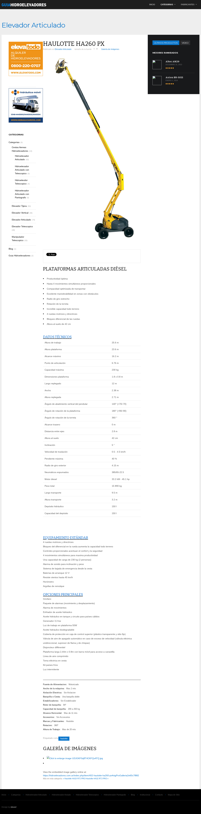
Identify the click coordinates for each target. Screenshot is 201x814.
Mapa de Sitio (174, 795)
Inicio (152, 4)
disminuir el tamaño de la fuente (94, 48)
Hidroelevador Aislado (61, 795)
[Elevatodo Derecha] (26, 75)
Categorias (167, 4)
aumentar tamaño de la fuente (97, 48)
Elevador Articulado (63, 49)
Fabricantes (187, 4)
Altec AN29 (172, 61)
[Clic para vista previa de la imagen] (92, 151)
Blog (133, 795)
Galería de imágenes (110, 49)
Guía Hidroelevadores (24, 4)
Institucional (145, 795)
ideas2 (13, 807)
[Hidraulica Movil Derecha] (26, 122)
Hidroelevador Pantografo (115, 795)
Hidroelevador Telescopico (87, 795)
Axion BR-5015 (174, 77)
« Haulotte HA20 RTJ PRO (74, 778)
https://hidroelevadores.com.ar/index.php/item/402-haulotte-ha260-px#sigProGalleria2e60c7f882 (91, 775)
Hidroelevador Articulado (36, 795)
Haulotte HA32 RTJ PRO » (97, 778)
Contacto (159, 795)
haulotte (64, 738)
